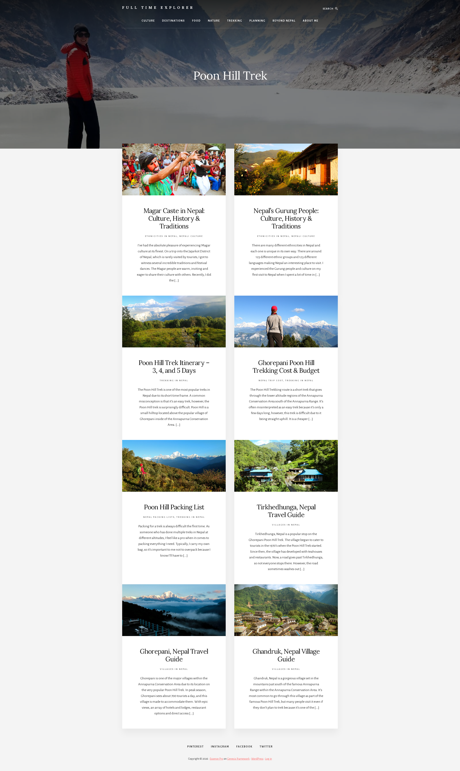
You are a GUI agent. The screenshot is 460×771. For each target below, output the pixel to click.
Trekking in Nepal (174, 380)
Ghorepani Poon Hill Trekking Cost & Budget (286, 367)
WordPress (257, 758)
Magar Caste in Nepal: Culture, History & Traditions (173, 218)
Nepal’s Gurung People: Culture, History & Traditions (286, 218)
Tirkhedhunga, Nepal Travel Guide (286, 511)
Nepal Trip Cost (271, 380)
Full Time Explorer (158, 7)
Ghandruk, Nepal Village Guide (286, 655)
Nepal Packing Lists (158, 517)
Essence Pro (216, 758)
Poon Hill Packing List (174, 507)
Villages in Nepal (286, 525)
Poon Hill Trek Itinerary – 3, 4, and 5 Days (174, 367)
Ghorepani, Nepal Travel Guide (174, 655)
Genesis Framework (238, 758)
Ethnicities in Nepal (161, 236)
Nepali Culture (191, 236)
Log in (268, 758)
